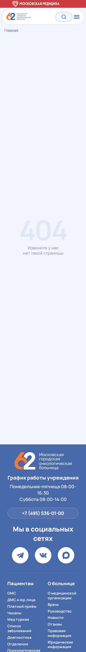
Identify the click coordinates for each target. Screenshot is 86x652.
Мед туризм (18, 619)
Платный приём (21, 606)
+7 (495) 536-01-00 (43, 513)
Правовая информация (59, 633)
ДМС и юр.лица (21, 599)
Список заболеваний (19, 628)
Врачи (53, 604)
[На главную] (43, 461)
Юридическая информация (60, 644)
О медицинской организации (62, 595)
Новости (56, 617)
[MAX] (66, 555)
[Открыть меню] (76, 17)
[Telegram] (20, 555)
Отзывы (55, 624)
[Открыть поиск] (63, 17)
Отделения (17, 644)
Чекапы (14, 612)
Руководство (60, 611)
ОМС (11, 593)
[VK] (43, 555)
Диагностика (19, 637)
